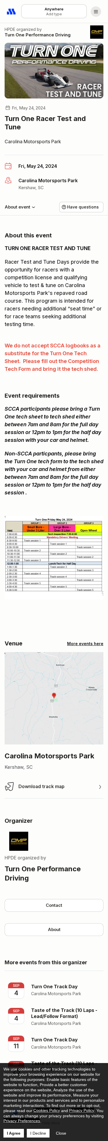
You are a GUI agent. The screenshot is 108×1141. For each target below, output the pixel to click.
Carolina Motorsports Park (33, 141)
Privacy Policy (81, 1110)
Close (61, 1133)
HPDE (10, 29)
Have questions (83, 206)
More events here (85, 643)
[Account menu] (96, 11)
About (54, 929)
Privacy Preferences (21, 1120)
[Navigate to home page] (11, 11)
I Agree (13, 1133)
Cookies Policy (46, 1110)
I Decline (38, 1133)
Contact (54, 905)
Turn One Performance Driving (38, 35)
